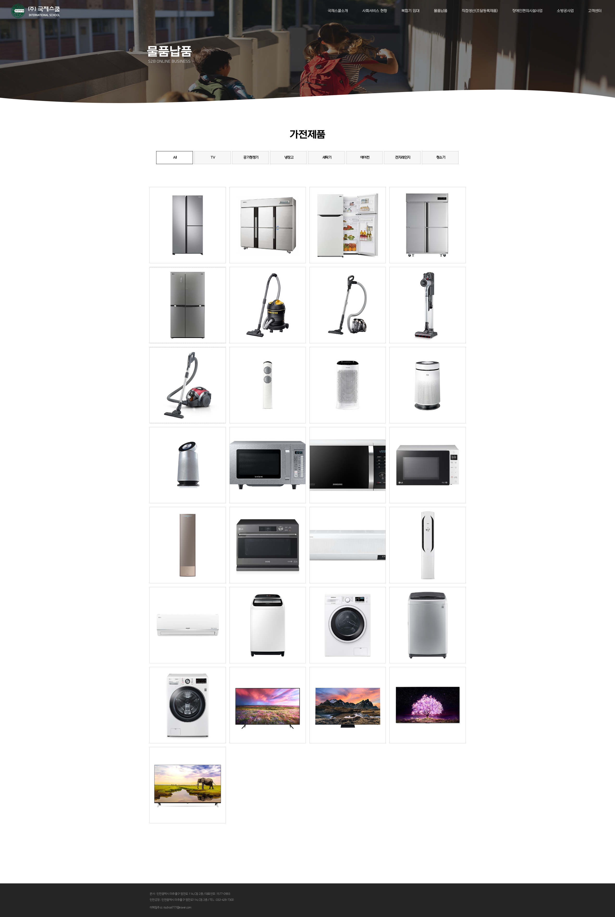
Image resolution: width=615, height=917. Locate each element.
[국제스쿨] (35, 11)
